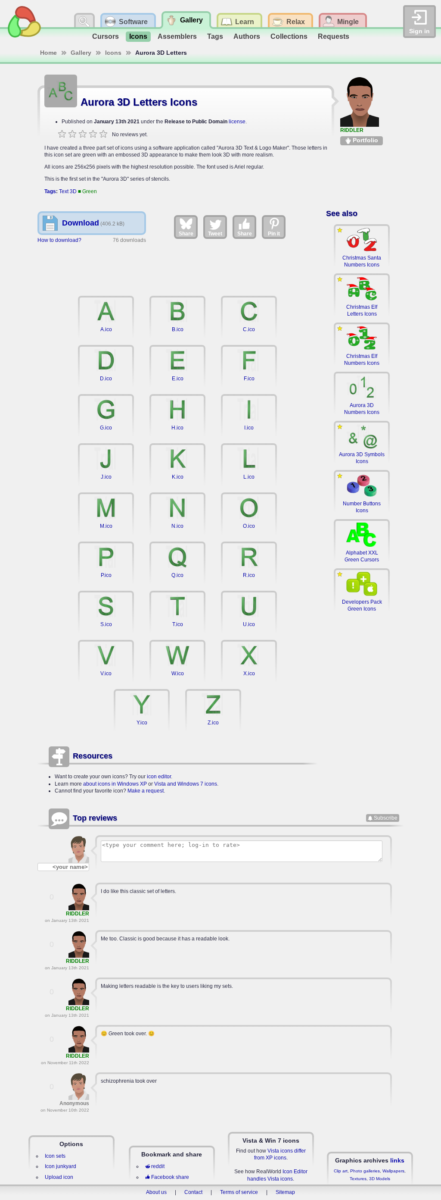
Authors (246, 36)
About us (156, 1192)
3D (73, 191)
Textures (358, 1178)
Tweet (215, 234)
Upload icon (59, 1177)
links (397, 1160)
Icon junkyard (60, 1166)
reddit (158, 1166)
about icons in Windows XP (115, 784)
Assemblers (177, 36)
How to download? (59, 240)
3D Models (379, 1178)
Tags (215, 36)
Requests (333, 36)
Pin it (274, 234)
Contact (193, 1192)
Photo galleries (365, 1171)
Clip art (341, 1171)
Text (63, 191)
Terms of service (239, 1192)
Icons (138, 36)
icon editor (159, 777)
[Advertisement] (177, 268)
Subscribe (386, 818)
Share (186, 234)
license (237, 122)
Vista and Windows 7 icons (185, 784)
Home (48, 52)
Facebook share (170, 1177)
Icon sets (55, 1156)
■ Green (87, 191)
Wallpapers (393, 1171)
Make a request (145, 791)
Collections (288, 36)
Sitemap (285, 1192)
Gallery (81, 52)
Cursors (105, 36)
